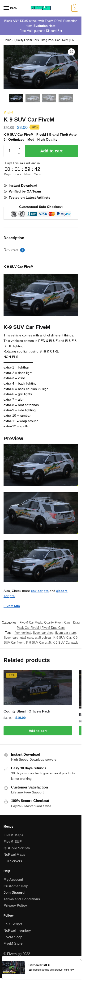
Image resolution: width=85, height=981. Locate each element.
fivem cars (11, 637)
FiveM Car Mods (31, 622)
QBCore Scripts (17, 848)
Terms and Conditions (22, 899)
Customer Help (16, 886)
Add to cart (51, 151)
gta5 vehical (43, 637)
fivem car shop (43, 632)
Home (7, 40)
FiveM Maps (13, 835)
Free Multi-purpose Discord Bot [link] (41, 31)
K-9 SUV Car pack (65, 642)
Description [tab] (14, 238)
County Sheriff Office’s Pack (27, 711)
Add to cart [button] (38, 731)
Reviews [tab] (13, 250)
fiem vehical (23, 632)
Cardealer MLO (39, 965)
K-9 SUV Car (62, 637)
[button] (71, 51)
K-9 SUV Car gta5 (38, 642)
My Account (13, 879)
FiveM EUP (13, 841)
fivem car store (65, 632)
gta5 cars (26, 637)
